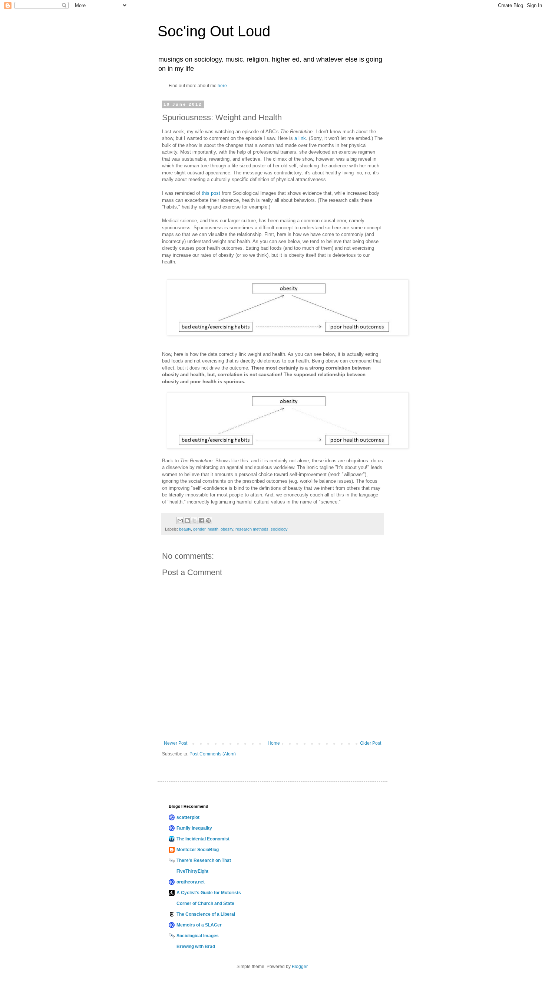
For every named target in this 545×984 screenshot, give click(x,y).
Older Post (370, 743)
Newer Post (175, 743)
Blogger (299, 966)
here (222, 85)
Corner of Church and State (205, 903)
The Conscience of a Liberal (205, 914)
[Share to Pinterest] (208, 520)
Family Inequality (194, 828)
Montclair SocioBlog (197, 849)
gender (199, 529)
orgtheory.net (190, 882)
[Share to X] (194, 520)
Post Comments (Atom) (212, 754)
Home (274, 743)
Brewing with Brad (195, 946)
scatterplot (187, 817)
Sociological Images (197, 935)
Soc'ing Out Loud (214, 31)
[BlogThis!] (187, 520)
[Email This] (180, 520)
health (213, 529)
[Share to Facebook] (201, 520)
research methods (251, 529)
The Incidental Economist (202, 839)
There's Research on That (203, 860)
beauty (185, 529)
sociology (279, 529)
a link (300, 138)
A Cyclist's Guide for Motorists (208, 892)
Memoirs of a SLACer (199, 925)
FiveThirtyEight (192, 871)
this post (211, 193)
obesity (227, 529)
